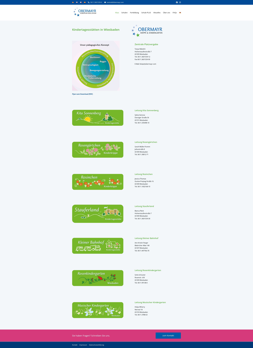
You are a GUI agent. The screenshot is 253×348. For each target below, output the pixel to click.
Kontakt (74, 345)
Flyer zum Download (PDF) (82, 94)
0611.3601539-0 (96, 2)
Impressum (83, 345)
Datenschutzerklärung (96, 345)
